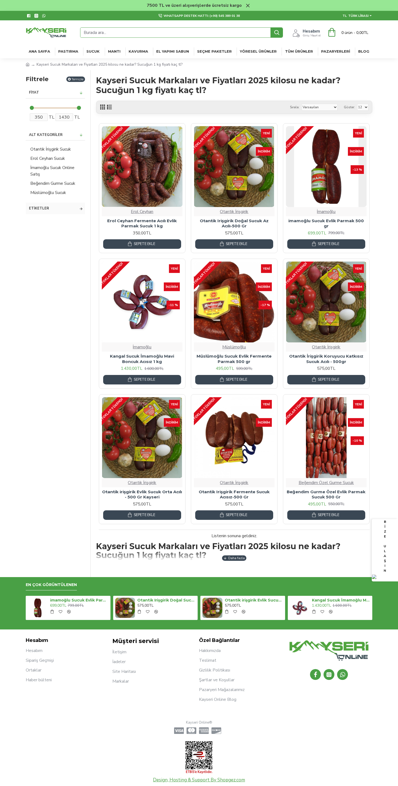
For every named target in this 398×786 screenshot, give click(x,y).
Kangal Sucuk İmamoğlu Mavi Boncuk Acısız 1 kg (142, 359)
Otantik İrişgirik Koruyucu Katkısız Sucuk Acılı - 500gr (326, 359)
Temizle (77, 79)
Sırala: (294, 107)
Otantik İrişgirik (234, 212)
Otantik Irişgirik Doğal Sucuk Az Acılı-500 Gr (234, 223)
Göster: (349, 107)
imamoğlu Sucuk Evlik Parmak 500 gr (326, 223)
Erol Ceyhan (142, 212)
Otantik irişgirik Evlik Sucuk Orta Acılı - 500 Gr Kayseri (142, 494)
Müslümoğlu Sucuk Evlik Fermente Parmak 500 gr (234, 359)
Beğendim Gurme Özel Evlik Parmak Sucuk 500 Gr (326, 494)
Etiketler (39, 208)
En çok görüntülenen (51, 585)
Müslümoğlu (234, 347)
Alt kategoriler (46, 134)
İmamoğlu (326, 212)
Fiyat (34, 92)
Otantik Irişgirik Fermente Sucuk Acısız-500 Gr (234, 494)
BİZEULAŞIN (385, 546)
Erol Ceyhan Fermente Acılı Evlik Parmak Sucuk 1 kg (142, 223)
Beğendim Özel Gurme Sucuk (326, 483)
